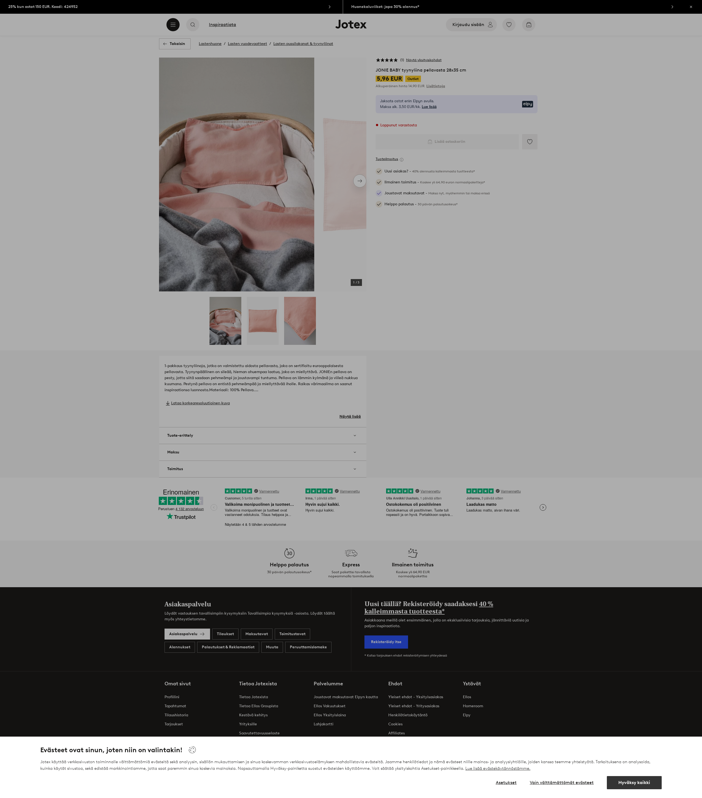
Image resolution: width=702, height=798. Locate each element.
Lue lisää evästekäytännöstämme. (497, 768)
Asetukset (506, 782)
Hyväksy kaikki (634, 782)
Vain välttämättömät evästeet (562, 782)
